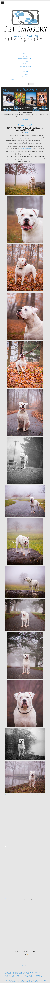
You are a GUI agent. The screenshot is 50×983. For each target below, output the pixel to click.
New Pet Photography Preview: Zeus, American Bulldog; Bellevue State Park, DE (22, 973)
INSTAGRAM (25, 74)
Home (25, 53)
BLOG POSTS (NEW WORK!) (25, 58)
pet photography (18, 962)
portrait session (28, 962)
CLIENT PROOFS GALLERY (25, 69)
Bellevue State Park (25, 148)
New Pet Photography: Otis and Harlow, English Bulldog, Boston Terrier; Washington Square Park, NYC (23, 977)
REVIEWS (25, 64)
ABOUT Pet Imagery (25, 66)
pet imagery (13, 962)
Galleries (25, 56)
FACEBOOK (25, 71)
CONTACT (25, 76)
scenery (32, 962)
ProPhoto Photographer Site (30, 981)
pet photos (23, 962)
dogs (9, 962)
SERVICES (25, 61)
